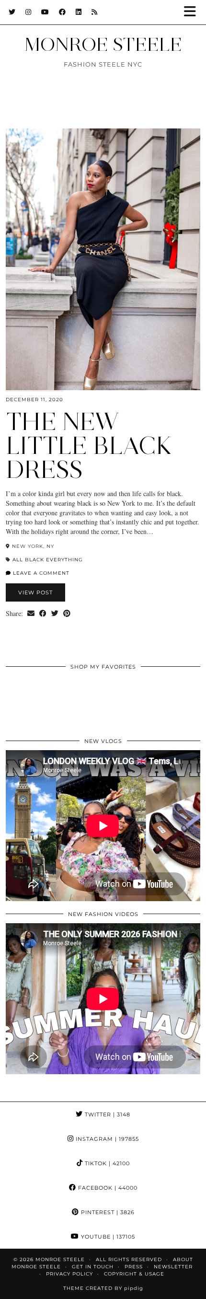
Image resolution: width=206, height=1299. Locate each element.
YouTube (107, 1236)
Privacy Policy (69, 1274)
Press (134, 1267)
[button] (193, 12)
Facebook (106, 1187)
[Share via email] (31, 613)
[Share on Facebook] (43, 613)
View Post (35, 592)
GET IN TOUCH (93, 1267)
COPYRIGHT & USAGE (134, 1274)
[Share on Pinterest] (67, 613)
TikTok (106, 1163)
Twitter (106, 1114)
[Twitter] (12, 12)
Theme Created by (103, 1288)
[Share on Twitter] (55, 613)
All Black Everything (47, 560)
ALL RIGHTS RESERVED (129, 1259)
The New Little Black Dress (89, 445)
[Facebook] (62, 12)
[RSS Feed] (95, 12)
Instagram (106, 1139)
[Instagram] (28, 12)
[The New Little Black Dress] (103, 259)
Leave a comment (40, 573)
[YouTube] (45, 12)
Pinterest (107, 1212)
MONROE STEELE (103, 44)
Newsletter (173, 1267)
